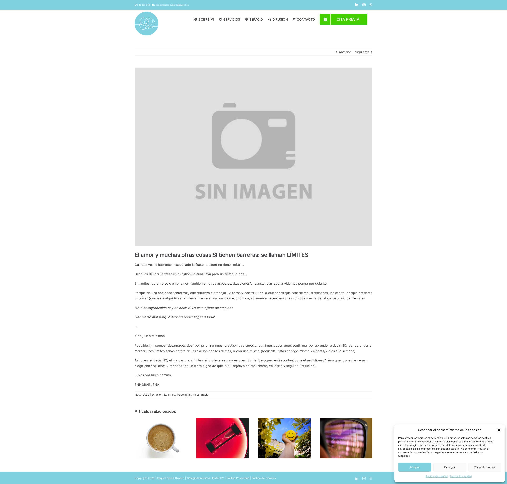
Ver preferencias (484, 467)
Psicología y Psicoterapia (192, 394)
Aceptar (415, 467)
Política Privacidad (461, 476)
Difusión (157, 394)
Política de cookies (437, 476)
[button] (499, 430)
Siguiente (362, 52)
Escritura (169, 394)
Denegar (449, 467)
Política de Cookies (264, 478)
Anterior (345, 52)
